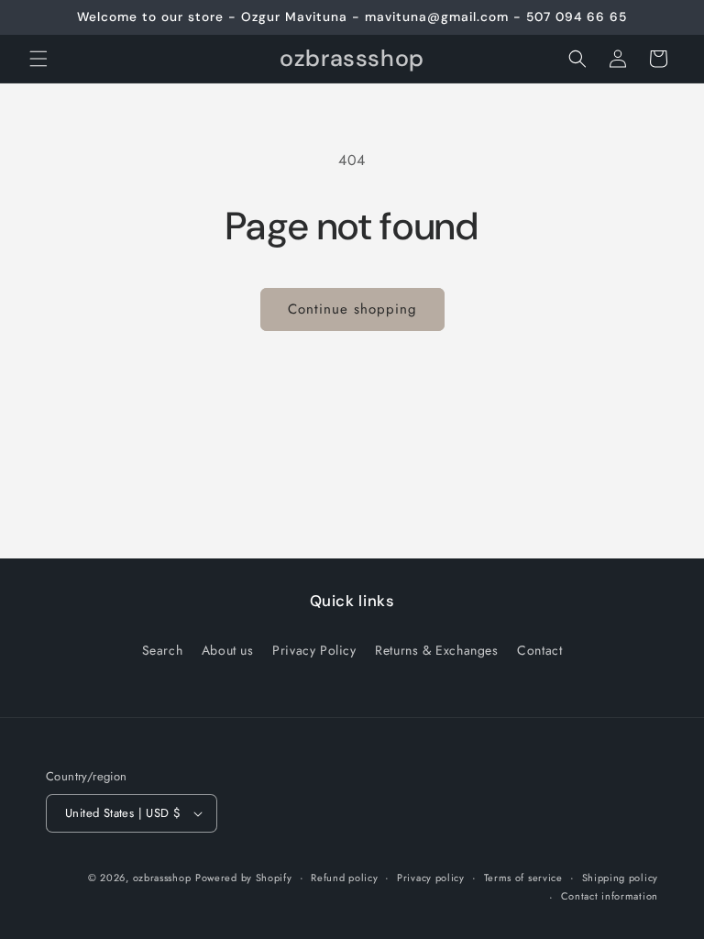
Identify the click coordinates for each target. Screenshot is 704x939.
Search (162, 650)
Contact (539, 650)
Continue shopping (352, 309)
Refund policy (344, 877)
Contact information (609, 896)
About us (228, 650)
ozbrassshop (162, 877)
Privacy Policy (314, 650)
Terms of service (523, 877)
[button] (38, 59)
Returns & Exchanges (436, 650)
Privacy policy (431, 877)
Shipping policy (620, 877)
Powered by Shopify (243, 877)
